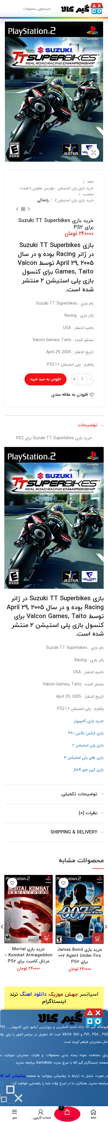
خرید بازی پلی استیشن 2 (73, 200)
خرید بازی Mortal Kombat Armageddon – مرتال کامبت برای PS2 (28, 955)
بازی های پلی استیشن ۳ (84, 757)
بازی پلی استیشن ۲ (88, 745)
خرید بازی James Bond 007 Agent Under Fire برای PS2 (79, 956)
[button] (98, 938)
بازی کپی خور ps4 (89, 770)
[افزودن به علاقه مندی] (63, 883)
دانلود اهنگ (33, 994)
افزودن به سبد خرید (45, 379)
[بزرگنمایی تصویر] (93, 152)
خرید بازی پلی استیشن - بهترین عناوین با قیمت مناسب (56, 191)
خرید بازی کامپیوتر (89, 721)
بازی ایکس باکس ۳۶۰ (86, 733)
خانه (90, 182)
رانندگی (43, 200)
